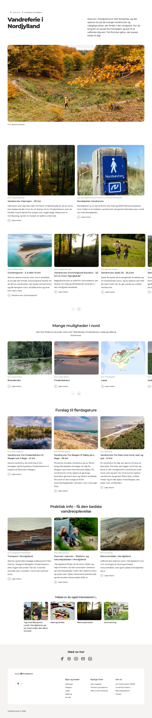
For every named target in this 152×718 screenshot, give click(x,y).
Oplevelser (16, 12)
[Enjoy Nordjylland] (24, 674)
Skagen (68, 687)
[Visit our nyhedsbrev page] (83, 659)
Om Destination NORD (125, 684)
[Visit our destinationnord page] (90, 659)
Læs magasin (96, 684)
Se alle (68, 697)
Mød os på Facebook (99, 691)
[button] (41, 209)
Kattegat (69, 684)
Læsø (67, 691)
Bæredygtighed (122, 691)
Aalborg (68, 694)
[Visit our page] (69, 659)
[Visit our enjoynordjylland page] (62, 659)
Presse (118, 694)
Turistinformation (123, 687)
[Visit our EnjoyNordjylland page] (76, 659)
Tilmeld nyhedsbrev (99, 687)
